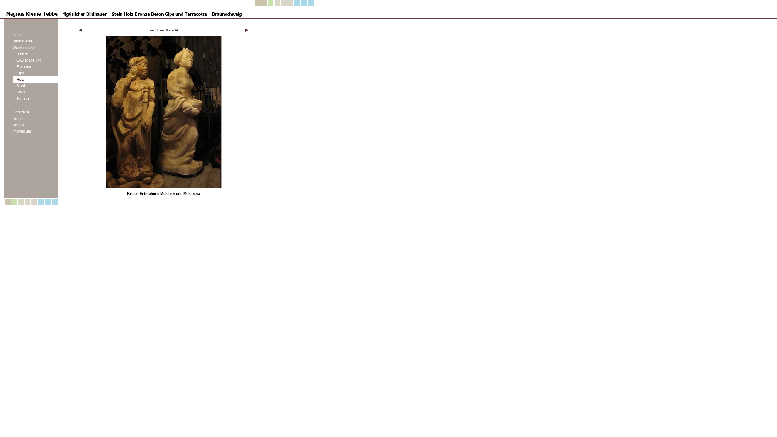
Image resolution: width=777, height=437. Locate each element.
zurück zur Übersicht (164, 30)
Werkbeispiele (24, 48)
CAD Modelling (29, 60)
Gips (20, 73)
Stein (20, 92)
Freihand (23, 67)
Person (19, 119)
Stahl (20, 86)
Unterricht (21, 112)
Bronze (22, 54)
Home (18, 35)
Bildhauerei (22, 41)
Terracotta (24, 99)
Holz (20, 79)
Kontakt (19, 125)
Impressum (22, 131)
